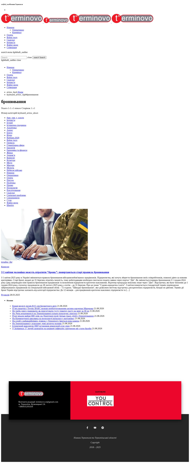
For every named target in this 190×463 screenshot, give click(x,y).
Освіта (10, 178)
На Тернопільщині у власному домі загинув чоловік (37, 323)
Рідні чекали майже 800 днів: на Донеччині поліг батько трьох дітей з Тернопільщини (53, 316)
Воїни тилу (12, 140)
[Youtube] (95, 427)
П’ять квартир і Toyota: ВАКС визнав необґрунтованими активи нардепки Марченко (52, 308)
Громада (10, 143)
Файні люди (12, 203)
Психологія (12, 188)
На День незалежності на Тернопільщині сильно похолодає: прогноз (44, 313)
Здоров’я (11, 155)
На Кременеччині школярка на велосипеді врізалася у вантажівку (43, 318)
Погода (10, 180)
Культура (11, 160)
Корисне (11, 158)
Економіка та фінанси (17, 150)
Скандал (11, 193)
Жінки (10, 153)
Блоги (9, 133)
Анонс (10, 130)
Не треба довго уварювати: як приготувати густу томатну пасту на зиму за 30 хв (50, 311)
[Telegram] (102, 427)
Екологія (11, 148)
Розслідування (13, 190)
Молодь (10, 168)
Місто (9, 163)
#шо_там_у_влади (15, 118)
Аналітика (12, 128)
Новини (10, 173)
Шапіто (10, 205)
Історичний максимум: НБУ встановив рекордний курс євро (41, 326)
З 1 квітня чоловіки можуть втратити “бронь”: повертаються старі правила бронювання (55, 272)
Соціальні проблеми (16, 195)
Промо (10, 185)
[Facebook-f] (87, 427)
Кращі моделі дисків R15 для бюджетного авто (34, 306)
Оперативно (12, 175)
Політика (11, 183)
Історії (10, 123)
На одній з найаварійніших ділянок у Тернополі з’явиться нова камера (45, 321)
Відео (9, 135)
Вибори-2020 (13, 138)
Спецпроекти (13, 198)
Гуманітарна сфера (15, 145)
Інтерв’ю (11, 120)
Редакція (5, 295)
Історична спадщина (16, 125)
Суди (9, 200)
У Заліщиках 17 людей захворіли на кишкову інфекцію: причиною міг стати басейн (52, 328)
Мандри (10, 165)
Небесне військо (14, 170)
